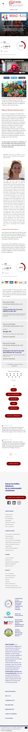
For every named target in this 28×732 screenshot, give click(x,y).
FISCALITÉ (7, 581)
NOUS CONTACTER (9, 526)
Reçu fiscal (13, 408)
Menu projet (14, 9)
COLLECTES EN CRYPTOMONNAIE (12, 540)
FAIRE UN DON (8, 560)
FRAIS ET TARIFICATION (10, 583)
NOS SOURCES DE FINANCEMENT (12, 534)
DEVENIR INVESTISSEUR (10, 575)
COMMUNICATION (9, 550)
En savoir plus (9, 730)
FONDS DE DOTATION (10, 522)
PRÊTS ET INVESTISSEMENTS (11, 548)
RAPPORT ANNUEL (9, 524)
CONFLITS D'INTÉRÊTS (11, 713)
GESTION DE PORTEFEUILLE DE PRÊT (13, 587)
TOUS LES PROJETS (9, 558)
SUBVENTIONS (8, 546)
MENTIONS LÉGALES (10, 691)
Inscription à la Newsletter (15, 497)
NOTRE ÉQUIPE (8, 516)
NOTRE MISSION (9, 514)
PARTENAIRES (8, 520)
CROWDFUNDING (9, 536)
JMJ (14, 389)
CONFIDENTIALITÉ (9, 700)
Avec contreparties (13, 394)
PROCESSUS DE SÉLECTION (11, 585)
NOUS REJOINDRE (9, 518)
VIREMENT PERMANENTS (10, 564)
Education (14, 399)
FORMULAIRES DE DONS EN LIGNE (12, 542)
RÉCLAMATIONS (9, 704)
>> (17, 454)
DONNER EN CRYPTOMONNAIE (12, 562)
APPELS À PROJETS (9, 538)
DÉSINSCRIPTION (9, 709)
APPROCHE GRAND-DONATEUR (12, 544)
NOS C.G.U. (8, 695)
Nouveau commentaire (13, 415)
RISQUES (7, 579)
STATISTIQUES (9, 718)
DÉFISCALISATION (9, 566)
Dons (13, 403)
